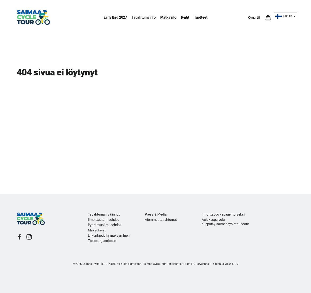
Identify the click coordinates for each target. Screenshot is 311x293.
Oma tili (255, 17)
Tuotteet (201, 17)
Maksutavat (97, 230)
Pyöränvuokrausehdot (104, 225)
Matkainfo (168, 17)
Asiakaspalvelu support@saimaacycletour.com (225, 222)
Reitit (185, 17)
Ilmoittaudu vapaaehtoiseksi (223, 214)
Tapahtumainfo (144, 17)
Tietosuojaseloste (102, 241)
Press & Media (156, 214)
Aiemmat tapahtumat (161, 220)
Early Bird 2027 (115, 17)
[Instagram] (29, 237)
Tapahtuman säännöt (104, 214)
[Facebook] (19, 237)
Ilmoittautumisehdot (103, 220)
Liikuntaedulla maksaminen (109, 235)
